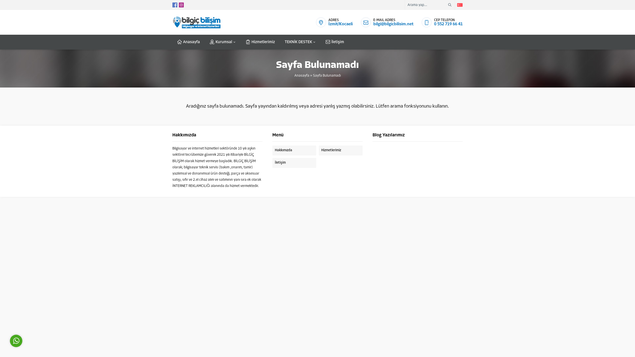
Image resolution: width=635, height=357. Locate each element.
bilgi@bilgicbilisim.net (393, 24)
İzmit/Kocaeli (340, 24)
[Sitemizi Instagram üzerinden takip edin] (181, 4)
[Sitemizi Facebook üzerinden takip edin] (174, 4)
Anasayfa (301, 76)
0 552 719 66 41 (448, 24)
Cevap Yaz (47, 318)
